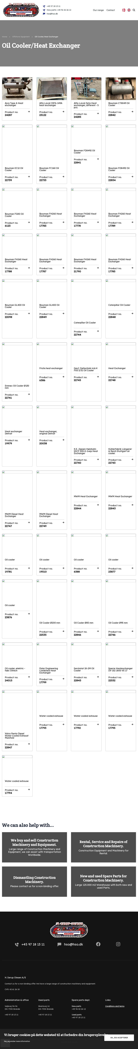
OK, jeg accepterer (119, 1038)
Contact (110, 10)
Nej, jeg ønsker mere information (17, 1041)
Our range (98, 10)
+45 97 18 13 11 (33, 944)
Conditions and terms (114, 1006)
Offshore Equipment (21, 37)
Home (4, 37)
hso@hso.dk (73, 944)
